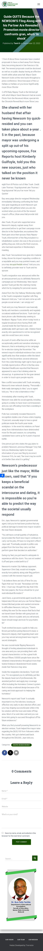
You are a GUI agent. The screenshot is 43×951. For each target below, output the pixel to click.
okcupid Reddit (16, 264)
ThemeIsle (29, 945)
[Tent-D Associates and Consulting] (10, 4)
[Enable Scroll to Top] (38, 946)
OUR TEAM (21, 940)
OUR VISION (9, 940)
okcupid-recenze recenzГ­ (21, 745)
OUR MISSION (33, 940)
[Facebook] (2, 475)
